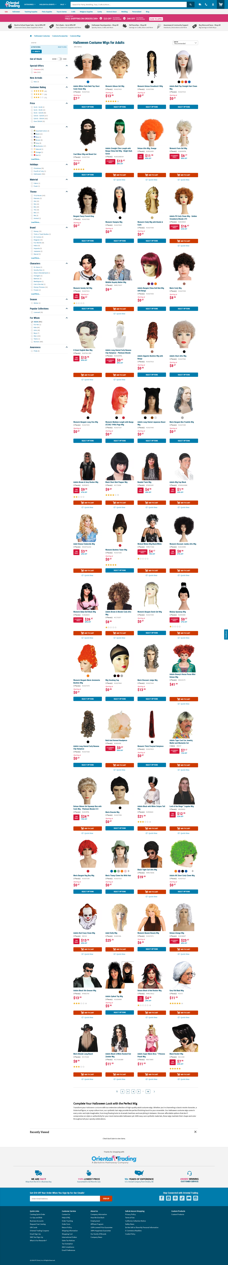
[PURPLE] (152, 283)
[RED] (185, 81)
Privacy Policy (130, 1214)
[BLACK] (152, 81)
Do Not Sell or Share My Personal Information (141, 1227)
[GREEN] (115, 871)
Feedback (226, 634)
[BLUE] (88, 81)
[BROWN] (86, 149)
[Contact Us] (206, 4)
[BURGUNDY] (148, 283)
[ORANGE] (182, 81)
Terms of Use (129, 1217)
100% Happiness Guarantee (101, 1230)
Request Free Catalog (38, 1224)
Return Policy (67, 1227)
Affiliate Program (97, 1224)
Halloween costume (94, 1107)
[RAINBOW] (182, 871)
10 (148, 1091)
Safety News (129, 1224)
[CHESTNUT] (184, 283)
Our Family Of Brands (98, 1234)
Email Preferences (68, 1250)
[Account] (213, 4)
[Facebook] (161, 1198)
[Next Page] (154, 1091)
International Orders (69, 1237)
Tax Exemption (67, 1244)
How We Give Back (97, 1217)
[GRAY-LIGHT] (155, 417)
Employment (95, 1221)
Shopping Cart (67, 1234)
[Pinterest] (175, 1198)
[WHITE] (89, 149)
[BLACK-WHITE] (145, 417)
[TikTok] (182, 1198)
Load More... (35, 159)
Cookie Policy (130, 1234)
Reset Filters (62, 47)
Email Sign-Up (35, 1234)
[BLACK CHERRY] (148, 417)
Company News (96, 1237)
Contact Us (66, 1214)
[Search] (191, 4)
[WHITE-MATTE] (120, 81)
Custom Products (177, 1214)
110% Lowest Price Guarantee (101, 1227)
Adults (37, 51)
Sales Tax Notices (68, 1240)
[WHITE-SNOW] (125, 675)
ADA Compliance (68, 1247)
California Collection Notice (135, 1221)
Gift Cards (33, 1227)
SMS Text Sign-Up (36, 1237)
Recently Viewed (39, 1132)
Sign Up (106, 1198)
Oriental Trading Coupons (39, 1230)
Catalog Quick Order (37, 1214)
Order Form (66, 1224)
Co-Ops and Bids (36, 1217)
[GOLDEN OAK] (152, 217)
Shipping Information (70, 1230)
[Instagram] (195, 1198)
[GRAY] (182, 417)
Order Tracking (67, 1221)
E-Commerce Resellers (133, 1230)
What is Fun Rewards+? (38, 1240)
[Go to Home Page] (31, 36)
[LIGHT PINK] (125, 871)
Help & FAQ (66, 1217)
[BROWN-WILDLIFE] (152, 417)
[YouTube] (188, 1198)
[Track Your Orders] (200, 4)
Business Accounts (36, 1221)
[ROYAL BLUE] (189, 81)
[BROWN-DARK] (118, 675)
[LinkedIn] (168, 1198)
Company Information (99, 1214)
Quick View (120, 179)
